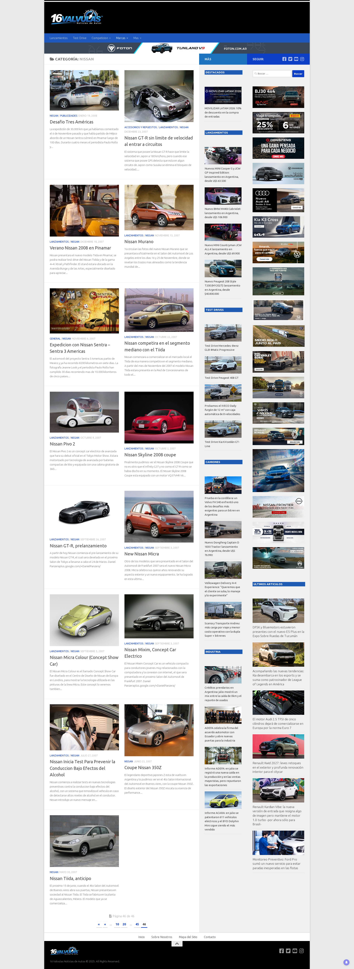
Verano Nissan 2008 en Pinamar (80, 247)
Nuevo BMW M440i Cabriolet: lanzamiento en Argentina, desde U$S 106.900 (223, 213)
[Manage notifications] (346, 962)
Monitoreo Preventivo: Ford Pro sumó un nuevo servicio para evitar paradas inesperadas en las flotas (277, 864)
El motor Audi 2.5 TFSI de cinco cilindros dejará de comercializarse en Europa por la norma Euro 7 (278, 723)
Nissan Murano (138, 241)
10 (117, 924)
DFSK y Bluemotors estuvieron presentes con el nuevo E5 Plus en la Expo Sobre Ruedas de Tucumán (278, 631)
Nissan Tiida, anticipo (70, 878)
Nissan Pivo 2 (62, 443)
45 (137, 924)
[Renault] (278, 444)
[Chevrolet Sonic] (278, 371)
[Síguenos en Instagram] (302, 59)
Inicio (141, 937)
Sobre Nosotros (161, 937)
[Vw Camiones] (278, 397)
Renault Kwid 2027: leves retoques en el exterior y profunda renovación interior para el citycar (278, 767)
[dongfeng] (278, 157)
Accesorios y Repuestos (140, 127)
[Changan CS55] (278, 183)
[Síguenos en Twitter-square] (290, 59)
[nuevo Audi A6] (278, 211)
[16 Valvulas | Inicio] (77, 17)
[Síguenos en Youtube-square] (296, 59)
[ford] (278, 294)
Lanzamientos (59, 38)
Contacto (210, 937)
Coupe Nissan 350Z (143, 767)
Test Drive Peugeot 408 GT (222, 377)
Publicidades (68, 115)
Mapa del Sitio (188, 937)
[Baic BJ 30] (278, 107)
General (55, 338)
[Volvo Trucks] (278, 542)
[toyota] (278, 422)
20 (124, 924)
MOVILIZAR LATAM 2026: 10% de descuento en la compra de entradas (223, 112)
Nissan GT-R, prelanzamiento (78, 545)
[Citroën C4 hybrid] (278, 567)
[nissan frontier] (278, 516)
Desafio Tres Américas (71, 121)
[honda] (278, 319)
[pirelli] (278, 132)
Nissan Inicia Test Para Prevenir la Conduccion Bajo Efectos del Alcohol (82, 768)
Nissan (54, 115)
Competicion (100, 38)
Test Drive (79, 38)
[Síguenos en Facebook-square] (284, 59)
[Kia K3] (278, 236)
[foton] (177, 48)
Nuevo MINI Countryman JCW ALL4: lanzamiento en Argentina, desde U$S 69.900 (223, 249)
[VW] (278, 262)
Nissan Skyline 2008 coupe (150, 454)
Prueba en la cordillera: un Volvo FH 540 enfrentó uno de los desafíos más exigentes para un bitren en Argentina (222, 506)
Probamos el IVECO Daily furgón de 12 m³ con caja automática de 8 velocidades (222, 410)
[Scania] (279, 346)
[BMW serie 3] (278, 491)
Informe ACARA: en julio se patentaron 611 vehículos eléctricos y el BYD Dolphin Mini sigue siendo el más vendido (222, 821)
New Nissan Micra (141, 553)
